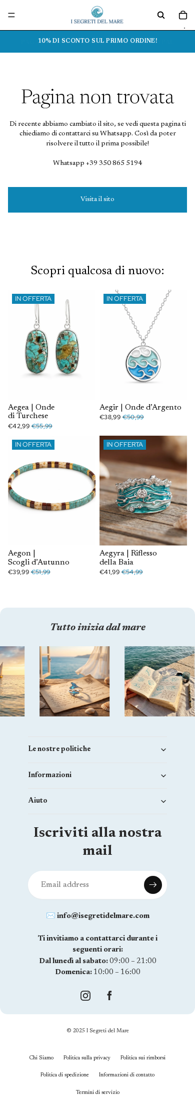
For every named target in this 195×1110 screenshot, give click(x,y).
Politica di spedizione (64, 1075)
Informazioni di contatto (126, 1075)
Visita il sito (97, 199)
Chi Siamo (42, 1058)
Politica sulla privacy (87, 1058)
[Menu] (11, 15)
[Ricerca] (161, 15)
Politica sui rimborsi (143, 1058)
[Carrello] (183, 15)
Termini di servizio (98, 1092)
